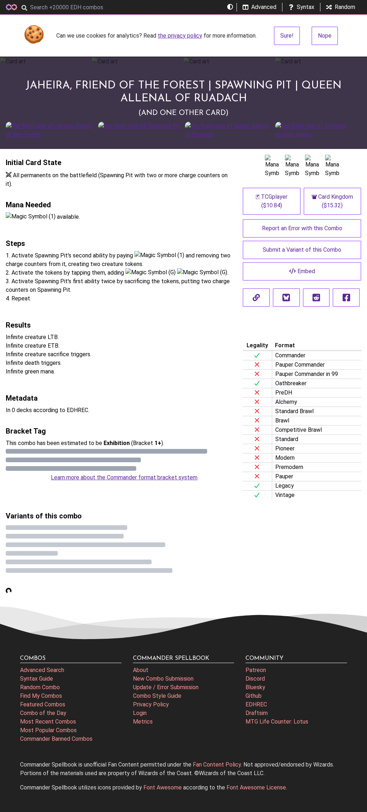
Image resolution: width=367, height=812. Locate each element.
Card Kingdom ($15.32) (335, 201)
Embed (306, 271)
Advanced (263, 7)
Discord (255, 678)
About (140, 670)
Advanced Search (42, 670)
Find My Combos (41, 695)
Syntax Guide (36, 678)
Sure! (287, 35)
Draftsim (257, 713)
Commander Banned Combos (56, 738)
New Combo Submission (163, 678)
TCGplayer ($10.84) (274, 201)
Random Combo (40, 687)
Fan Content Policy (217, 764)
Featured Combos (42, 704)
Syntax (305, 7)
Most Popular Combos (48, 730)
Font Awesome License (256, 787)
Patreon (256, 670)
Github (254, 695)
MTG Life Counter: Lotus (277, 721)
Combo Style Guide (157, 695)
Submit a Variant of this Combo (302, 249)
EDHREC (256, 704)
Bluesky (255, 687)
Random (345, 7)
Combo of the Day (43, 713)
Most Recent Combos (48, 721)
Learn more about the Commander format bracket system (124, 477)
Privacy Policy (151, 704)
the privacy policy (180, 35)
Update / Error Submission (166, 687)
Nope (325, 35)
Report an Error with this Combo (302, 228)
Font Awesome (162, 787)
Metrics (143, 721)
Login (140, 713)
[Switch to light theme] (230, 7)
